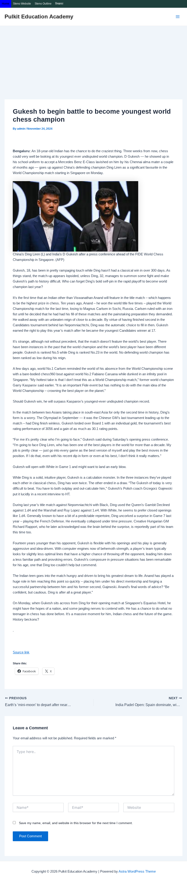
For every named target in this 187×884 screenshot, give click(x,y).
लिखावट (59, 3)
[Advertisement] (93, 60)
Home (5, 3)
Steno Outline (43, 3)
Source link (21, 652)
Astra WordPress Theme (137, 871)
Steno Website (22, 3)
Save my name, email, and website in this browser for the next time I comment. (76, 823)
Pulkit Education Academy (39, 17)
